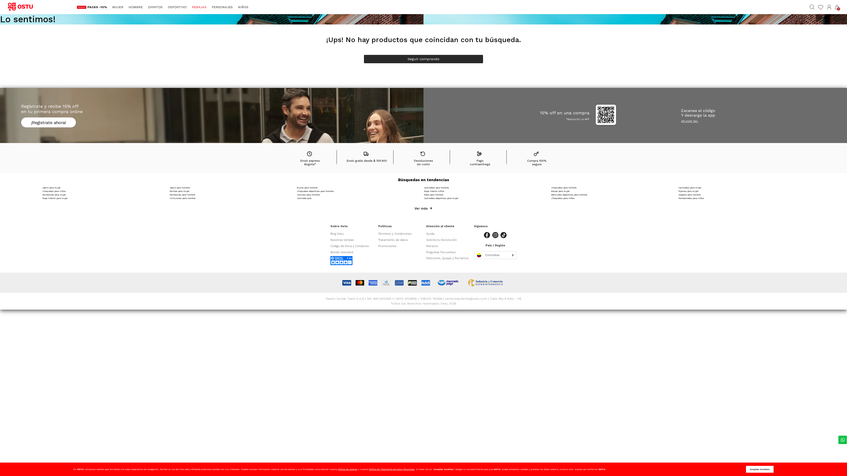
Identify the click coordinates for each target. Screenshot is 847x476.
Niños (243, 7)
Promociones (387, 246)
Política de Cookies (347, 469)
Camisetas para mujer (689, 187)
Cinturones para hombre (182, 198)
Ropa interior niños (434, 191)
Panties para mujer (179, 191)
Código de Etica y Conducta (349, 246)
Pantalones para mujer (54, 194)
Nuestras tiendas (342, 240)
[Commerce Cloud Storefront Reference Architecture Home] (22, 6)
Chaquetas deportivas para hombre (315, 191)
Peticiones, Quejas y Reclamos (447, 258)
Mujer (117, 7)
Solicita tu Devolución (441, 240)
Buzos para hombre (307, 187)
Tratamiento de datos (393, 240)
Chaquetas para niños (54, 191)
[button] (829, 7)
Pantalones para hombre (182, 194)
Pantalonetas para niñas (691, 198)
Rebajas (199, 7)
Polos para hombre (433, 194)
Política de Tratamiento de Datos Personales (392, 469)
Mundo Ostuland (341, 252)
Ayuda (430, 233)
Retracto (432, 246)
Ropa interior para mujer (55, 198)
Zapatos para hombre (689, 194)
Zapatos (155, 7)
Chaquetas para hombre (563, 187)
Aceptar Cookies (760, 469)
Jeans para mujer (51, 187)
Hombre (136, 7)
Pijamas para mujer (688, 191)
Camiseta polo (304, 198)
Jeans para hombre (180, 187)
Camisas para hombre (308, 194)
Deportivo (177, 7)
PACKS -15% (97, 7)
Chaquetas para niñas (563, 198)
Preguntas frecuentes (441, 252)
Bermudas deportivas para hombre (569, 194)
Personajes (222, 7)
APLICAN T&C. (689, 121)
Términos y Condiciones (395, 233)
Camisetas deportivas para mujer (441, 198)
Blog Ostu (337, 233)
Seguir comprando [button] (423, 59)
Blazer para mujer (560, 191)
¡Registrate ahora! (48, 122)
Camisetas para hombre (436, 187)
